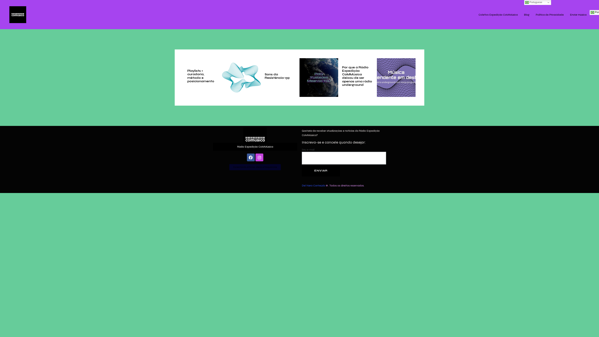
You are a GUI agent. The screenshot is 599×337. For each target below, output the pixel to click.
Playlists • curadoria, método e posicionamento (200, 76)
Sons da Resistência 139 (277, 76)
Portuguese (535, 2)
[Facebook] (251, 157)
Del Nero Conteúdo (313, 185)
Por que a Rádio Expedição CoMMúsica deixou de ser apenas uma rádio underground (357, 76)
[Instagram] (259, 157)
